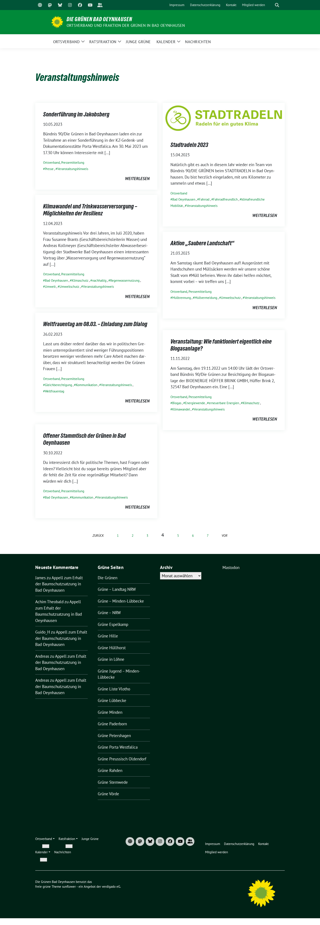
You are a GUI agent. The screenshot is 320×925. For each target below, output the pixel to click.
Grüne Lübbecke (112, 700)
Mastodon (230, 567)
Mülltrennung (181, 298)
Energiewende (195, 403)
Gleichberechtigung (58, 385)
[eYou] (100, 5)
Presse (49, 169)
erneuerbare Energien (224, 403)
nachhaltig (99, 280)
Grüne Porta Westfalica (118, 747)
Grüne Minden (110, 712)
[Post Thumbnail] (224, 117)
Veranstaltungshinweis (72, 169)
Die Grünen (107, 577)
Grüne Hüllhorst (112, 647)
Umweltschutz (69, 286)
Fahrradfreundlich (225, 199)
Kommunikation (86, 385)
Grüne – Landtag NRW (117, 589)
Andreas (42, 656)
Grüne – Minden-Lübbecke (121, 601)
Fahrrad (204, 199)
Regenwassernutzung (125, 280)
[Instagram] (70, 5)
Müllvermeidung (206, 298)
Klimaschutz (80, 280)
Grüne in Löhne (111, 659)
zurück (98, 535)
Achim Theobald (49, 601)
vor (224, 535)
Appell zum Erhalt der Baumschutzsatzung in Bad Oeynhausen (59, 584)
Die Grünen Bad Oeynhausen (99, 19)
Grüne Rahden (110, 770)
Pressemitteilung (72, 162)
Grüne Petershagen (114, 735)
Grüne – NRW (109, 612)
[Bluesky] (60, 5)
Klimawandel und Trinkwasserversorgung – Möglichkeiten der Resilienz (90, 210)
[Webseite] (39, 5)
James (40, 577)
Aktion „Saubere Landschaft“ (202, 243)
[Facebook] (80, 5)
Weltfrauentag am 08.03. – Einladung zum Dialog (95, 323)
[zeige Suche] (277, 5)
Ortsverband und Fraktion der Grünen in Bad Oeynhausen (126, 25)
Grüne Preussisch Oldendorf (122, 758)
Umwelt (50, 286)
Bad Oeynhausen (183, 199)
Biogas (176, 403)
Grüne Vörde (108, 793)
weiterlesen (137, 178)
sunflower (69, 886)
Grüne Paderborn (112, 723)
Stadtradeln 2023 (189, 144)
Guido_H (42, 632)
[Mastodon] (49, 5)
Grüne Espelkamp (113, 624)
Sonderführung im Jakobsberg (76, 114)
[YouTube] (90, 5)
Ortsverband (51, 162)
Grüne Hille (108, 636)
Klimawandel (181, 409)
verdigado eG (111, 886)
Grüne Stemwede (113, 782)
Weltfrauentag (54, 391)
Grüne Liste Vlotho (114, 689)
